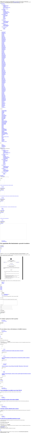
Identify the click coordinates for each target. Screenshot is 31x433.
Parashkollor (3, 134)
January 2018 (3, 79)
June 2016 (3, 92)
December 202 (3, 107)
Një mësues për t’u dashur (6, 12)
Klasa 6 (3, 125)
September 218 (3, 103)
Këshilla (4, 10)
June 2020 (3, 59)
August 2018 (3, 74)
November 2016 (4, 89)
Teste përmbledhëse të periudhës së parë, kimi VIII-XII (11, 390)
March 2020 (3, 61)
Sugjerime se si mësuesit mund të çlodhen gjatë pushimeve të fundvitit (12, 350)
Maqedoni (3, 23)
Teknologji (4, 18)
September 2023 (4, 33)
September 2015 (4, 98)
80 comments (1, 212)
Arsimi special (3, 116)
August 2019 (3, 66)
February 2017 (3, 87)
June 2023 (3, 34)
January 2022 (3, 46)
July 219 (3, 101)
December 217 (3, 105)
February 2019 (3, 70)
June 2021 (3, 51)
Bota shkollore (3, 4)
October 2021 (3, 48)
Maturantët (3, 131)
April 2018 (3, 77)
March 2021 (3, 53)
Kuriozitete (3, 128)
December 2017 (4, 80)
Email (1, 307)
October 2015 (3, 97)
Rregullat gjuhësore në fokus (6, 7)
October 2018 (3, 73)
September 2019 (4, 65)
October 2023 (3, 32)
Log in (2, 144)
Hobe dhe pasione (4, 122)
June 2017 (3, 84)
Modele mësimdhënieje (6, 21)
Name (1, 306)
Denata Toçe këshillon (4, 121)
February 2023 (3, 37)
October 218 (3, 102)
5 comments (1, 223)
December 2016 (4, 88)
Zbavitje (4, 19)
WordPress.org (3, 146)
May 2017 (3, 85)
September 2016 (4, 90)
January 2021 (3, 54)
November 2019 (4, 64)
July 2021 (3, 50)
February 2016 (3, 95)
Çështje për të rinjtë (5, 13)
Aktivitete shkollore (5, 22)
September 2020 (4, 57)
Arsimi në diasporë (4, 115)
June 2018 (3, 76)
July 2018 (3, 75)
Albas (2, 113)
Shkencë (3, 137)
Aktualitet (4, 20)
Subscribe (9, 341)
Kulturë (4, 16)
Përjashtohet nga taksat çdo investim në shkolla (9, 399)
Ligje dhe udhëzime (5, 24)
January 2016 (3, 96)
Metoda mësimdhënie (5, 5)
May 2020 (3, 60)
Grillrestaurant (6, 294)
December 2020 (4, 55)
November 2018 (4, 72)
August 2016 (3, 91)
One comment (2, 246)
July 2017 (3, 83)
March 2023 (3, 36)
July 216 (3, 106)
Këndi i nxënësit (5, 15)
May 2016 (3, 93)
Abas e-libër (1, 175)
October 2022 (3, 40)
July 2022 (3, 42)
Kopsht (3, 126)
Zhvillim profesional (5, 6)
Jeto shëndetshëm (4, 123)
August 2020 (3, 58)
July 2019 (3, 67)
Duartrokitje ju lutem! (5, 11)
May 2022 (3, 43)
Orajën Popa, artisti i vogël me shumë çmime (4, 218)
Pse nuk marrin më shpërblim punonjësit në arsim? (10, 418)
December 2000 (4, 100)
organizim (3, 283)
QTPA (4, 28)
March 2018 (3, 78)
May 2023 (3, 35)
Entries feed (3, 145)
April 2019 (3, 69)
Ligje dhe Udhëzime (4, 130)
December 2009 (4, 99)
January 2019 (3, 71)
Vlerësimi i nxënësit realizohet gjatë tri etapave (9, 408)
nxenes (2, 282)
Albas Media (4, 27)
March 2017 (3, 86)
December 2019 (4, 63)
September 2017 (4, 82)
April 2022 (3, 44)
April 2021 (3, 52)
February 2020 (3, 62)
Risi (3, 153)
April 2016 (3, 94)
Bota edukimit (3, 9)
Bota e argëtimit (4, 14)
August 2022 (3, 41)
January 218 (3, 104)
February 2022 (3, 45)
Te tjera (3, 138)
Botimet (3, 119)
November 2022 (4, 39)
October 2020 (3, 56)
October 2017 (3, 81)
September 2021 (4, 49)
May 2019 (3, 68)
